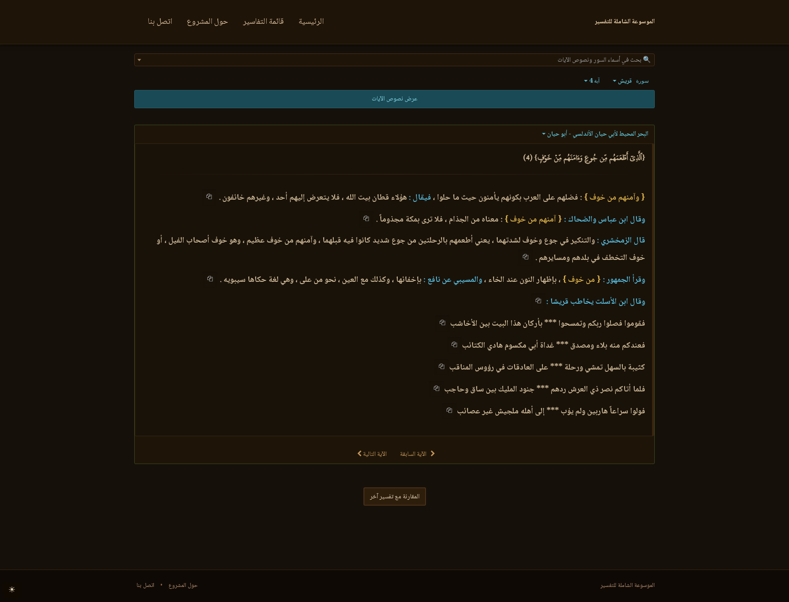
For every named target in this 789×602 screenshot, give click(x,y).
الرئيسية (311, 22)
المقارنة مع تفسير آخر (395, 496)
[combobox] (394, 59)
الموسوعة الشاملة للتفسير (627, 586)
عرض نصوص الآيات (394, 99)
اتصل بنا (160, 22)
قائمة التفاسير (263, 22)
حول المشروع (207, 22)
